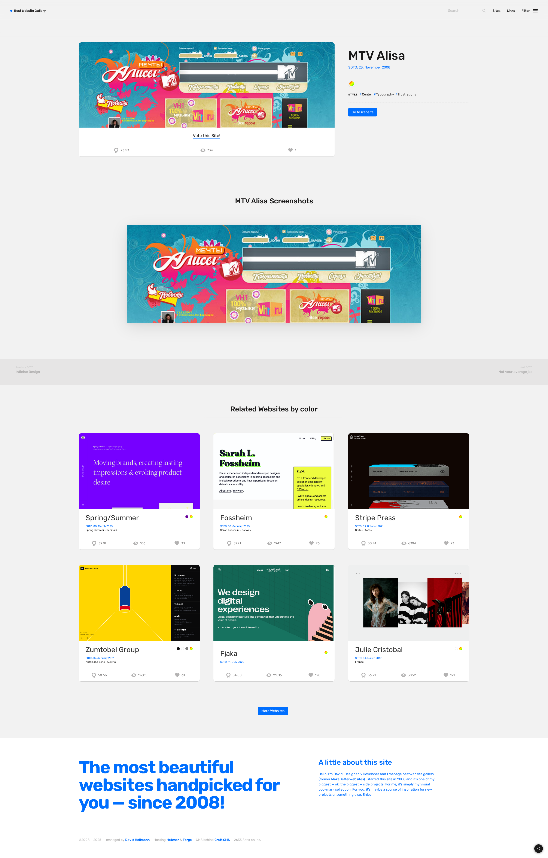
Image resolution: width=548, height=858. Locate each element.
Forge (187, 840)
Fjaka (228, 653)
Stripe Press (375, 518)
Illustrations (407, 94)
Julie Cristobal (379, 649)
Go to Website (363, 112)
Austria (111, 661)
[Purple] (187, 516)
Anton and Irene (95, 661)
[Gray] (187, 648)
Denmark (111, 530)
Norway (246, 530)
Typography (385, 94)
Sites (496, 11)
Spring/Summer (112, 518)
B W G (30, 11)
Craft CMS (222, 840)
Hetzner (173, 840)
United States (363, 530)
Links (511, 11)
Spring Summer (95, 530)
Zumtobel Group (112, 649)
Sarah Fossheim (230, 530)
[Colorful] (351, 83)
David (338, 774)
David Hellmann (137, 840)
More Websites (272, 711)
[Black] (178, 648)
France (359, 661)
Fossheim (236, 518)
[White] (182, 648)
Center (367, 94)
